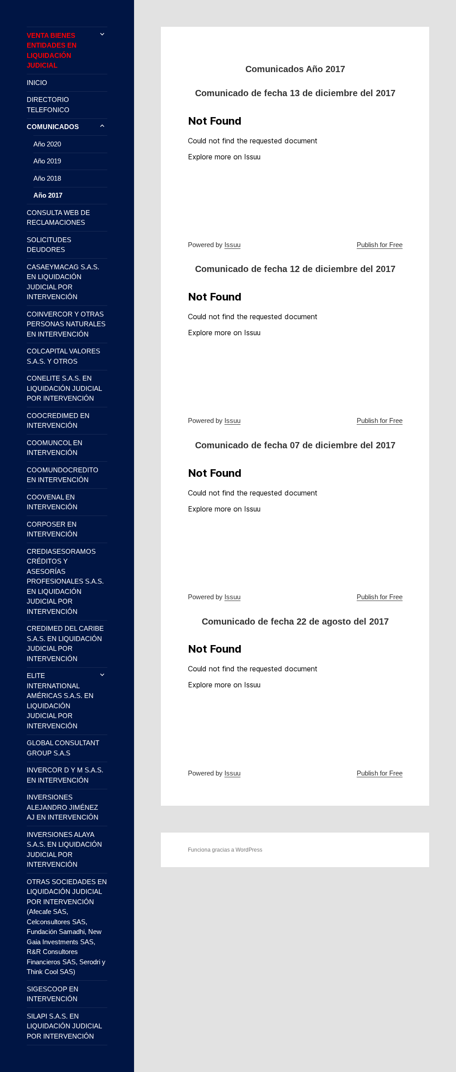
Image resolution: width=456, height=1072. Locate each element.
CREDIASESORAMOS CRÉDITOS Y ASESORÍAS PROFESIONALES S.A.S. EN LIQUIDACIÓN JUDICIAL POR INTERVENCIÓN (65, 581)
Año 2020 (47, 144)
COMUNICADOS (53, 126)
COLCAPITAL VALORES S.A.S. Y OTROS (63, 356)
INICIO (37, 82)
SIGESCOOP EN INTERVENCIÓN (52, 994)
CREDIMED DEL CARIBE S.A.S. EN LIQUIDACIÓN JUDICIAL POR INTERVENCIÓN (65, 643)
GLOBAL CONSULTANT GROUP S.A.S (63, 748)
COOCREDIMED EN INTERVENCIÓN (58, 421)
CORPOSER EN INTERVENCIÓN (52, 529)
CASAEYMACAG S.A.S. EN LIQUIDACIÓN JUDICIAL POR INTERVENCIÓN (63, 282)
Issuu (232, 244)
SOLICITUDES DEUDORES (49, 245)
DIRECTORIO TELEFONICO (48, 105)
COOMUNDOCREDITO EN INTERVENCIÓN (62, 475)
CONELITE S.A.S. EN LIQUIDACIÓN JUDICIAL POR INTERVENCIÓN (64, 388)
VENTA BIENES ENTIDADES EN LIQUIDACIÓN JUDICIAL (52, 50)
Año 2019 (47, 161)
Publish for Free (380, 244)
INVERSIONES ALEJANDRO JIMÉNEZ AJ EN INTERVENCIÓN (62, 807)
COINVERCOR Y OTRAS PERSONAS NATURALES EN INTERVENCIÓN (66, 324)
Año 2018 (47, 178)
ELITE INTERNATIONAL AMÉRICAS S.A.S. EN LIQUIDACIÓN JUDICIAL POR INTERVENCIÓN (60, 701)
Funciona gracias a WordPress (225, 850)
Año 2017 (47, 195)
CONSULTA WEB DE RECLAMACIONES (58, 218)
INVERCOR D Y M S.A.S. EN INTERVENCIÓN (65, 775)
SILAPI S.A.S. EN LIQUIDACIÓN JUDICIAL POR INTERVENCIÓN (64, 1026)
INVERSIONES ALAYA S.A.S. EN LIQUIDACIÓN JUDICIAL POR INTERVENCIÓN (64, 850)
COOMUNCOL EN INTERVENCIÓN (54, 448)
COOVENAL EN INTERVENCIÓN (52, 502)
